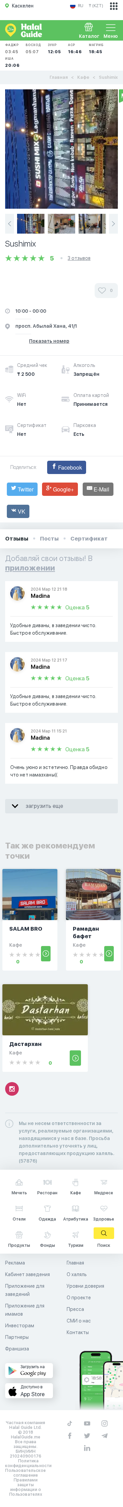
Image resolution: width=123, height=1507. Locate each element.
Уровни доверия (85, 1286)
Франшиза (17, 1348)
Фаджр (12, 48)
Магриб (96, 48)
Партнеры (17, 1337)
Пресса (75, 1309)
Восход (33, 48)
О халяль (77, 1274)
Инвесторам (19, 1325)
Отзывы (16, 538)
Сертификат (89, 538)
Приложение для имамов (24, 1310)
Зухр (54, 48)
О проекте (79, 1297)
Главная (59, 77)
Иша (12, 62)
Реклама (15, 1263)
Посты (49, 538)
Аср (75, 48)
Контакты (78, 1332)
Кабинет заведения (27, 1274)
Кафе (83, 77)
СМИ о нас (79, 1321)
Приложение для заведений (24, 1290)
